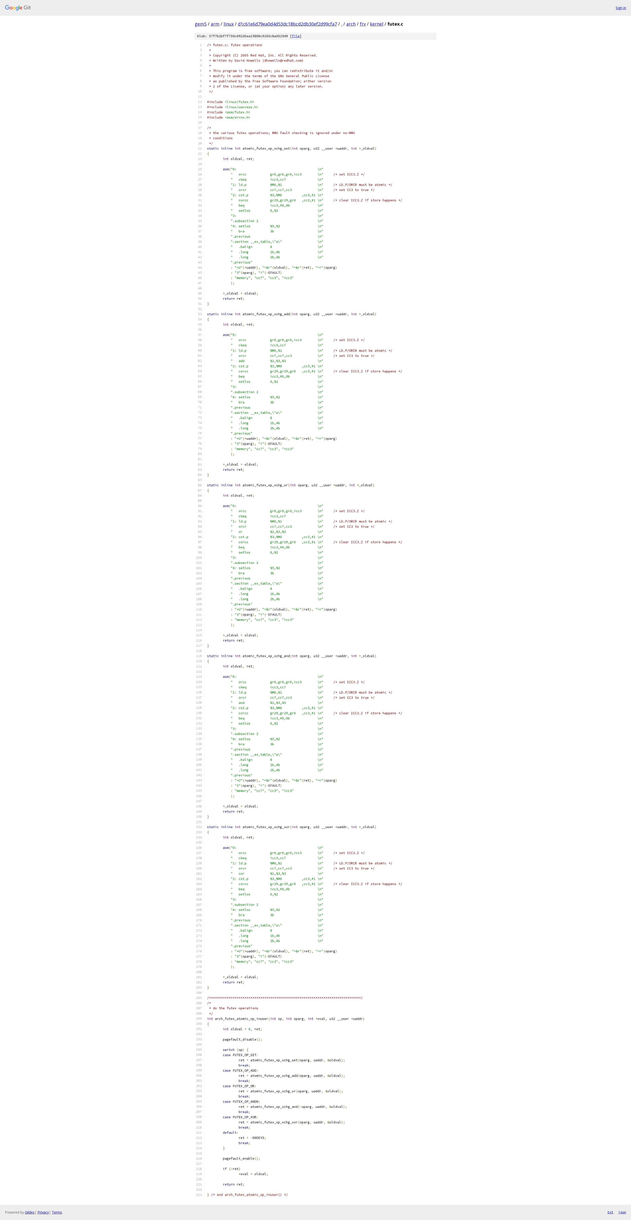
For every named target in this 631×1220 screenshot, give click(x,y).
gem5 (201, 24)
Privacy (43, 1212)
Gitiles (30, 1212)
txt (610, 1212)
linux (229, 24)
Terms (57, 1212)
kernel (376, 24)
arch (351, 24)
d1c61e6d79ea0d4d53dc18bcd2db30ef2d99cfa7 (287, 24)
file (296, 36)
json (622, 1212)
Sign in (621, 7)
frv (363, 24)
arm (215, 24)
